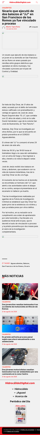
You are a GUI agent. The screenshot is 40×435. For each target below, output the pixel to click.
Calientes (6, 8)
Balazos (26, 263)
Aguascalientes (16, 263)
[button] (3, 2)
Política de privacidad (27, 430)
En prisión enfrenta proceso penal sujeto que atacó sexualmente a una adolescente (18, 339)
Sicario (27, 266)
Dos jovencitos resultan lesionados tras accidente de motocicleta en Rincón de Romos (20, 306)
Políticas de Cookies (13, 431)
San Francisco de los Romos (12, 266)
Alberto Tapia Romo (13, 27)
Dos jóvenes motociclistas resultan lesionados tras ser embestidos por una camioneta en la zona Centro (20, 372)
